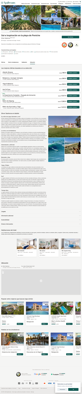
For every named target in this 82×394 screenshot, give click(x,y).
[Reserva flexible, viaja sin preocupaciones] (71, 31)
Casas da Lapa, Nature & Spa (10, 347)
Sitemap (32, 391)
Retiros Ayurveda (25, 3)
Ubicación (32, 62)
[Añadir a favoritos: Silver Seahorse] (79, 7)
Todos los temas (77, 3)
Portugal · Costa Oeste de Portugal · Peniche (11, 40)
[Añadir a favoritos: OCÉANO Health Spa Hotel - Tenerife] (52, 303)
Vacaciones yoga (35, 3)
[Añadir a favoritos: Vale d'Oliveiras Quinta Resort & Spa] (27, 334)
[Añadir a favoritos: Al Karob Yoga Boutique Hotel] (27, 303)
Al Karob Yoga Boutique (33, 316)
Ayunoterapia (53, 3)
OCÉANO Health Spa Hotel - (59, 316)
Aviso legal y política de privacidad (19, 391)
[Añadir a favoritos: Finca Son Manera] (77, 303)
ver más (3, 55)
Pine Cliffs (7, 316)
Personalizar (62, 389)
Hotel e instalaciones (13, 62)
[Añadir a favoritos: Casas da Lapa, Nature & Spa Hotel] (3, 334)
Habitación (24, 62)
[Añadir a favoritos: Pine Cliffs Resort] (3, 303)
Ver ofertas (70, 37)
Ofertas (3, 62)
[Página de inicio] (8, 2)
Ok (73, 389)
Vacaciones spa (45, 3)
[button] (41, 281)
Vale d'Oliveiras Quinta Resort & (36, 347)
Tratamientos (68, 3)
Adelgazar (60, 3)
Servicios (28, 391)
